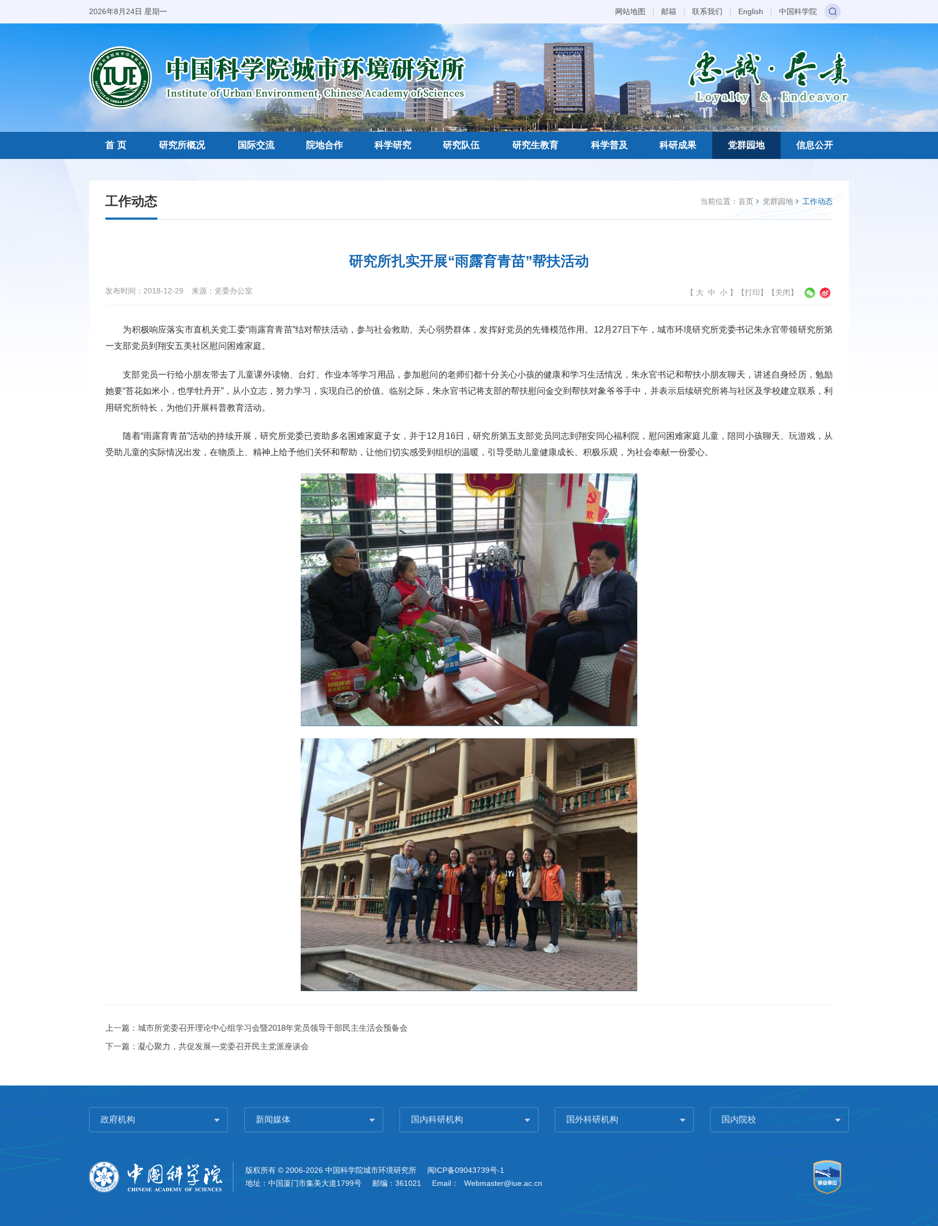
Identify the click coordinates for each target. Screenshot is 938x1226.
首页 (745, 201)
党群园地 (746, 145)
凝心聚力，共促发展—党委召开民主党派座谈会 (223, 1046)
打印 (752, 292)
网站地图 (630, 11)
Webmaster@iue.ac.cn (503, 1183)
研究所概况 (182, 145)
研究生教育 (535, 145)
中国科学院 (798, 11)
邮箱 (668, 11)
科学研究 (393, 145)
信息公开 (814, 145)
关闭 (782, 292)
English (750, 11)
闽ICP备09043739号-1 (465, 1170)
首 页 (115, 145)
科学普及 (609, 145)
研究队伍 (461, 145)
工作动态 (817, 201)
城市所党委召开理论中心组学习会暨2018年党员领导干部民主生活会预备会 (273, 1027)
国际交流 (256, 145)
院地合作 (324, 145)
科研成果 (678, 145)
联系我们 (707, 11)
